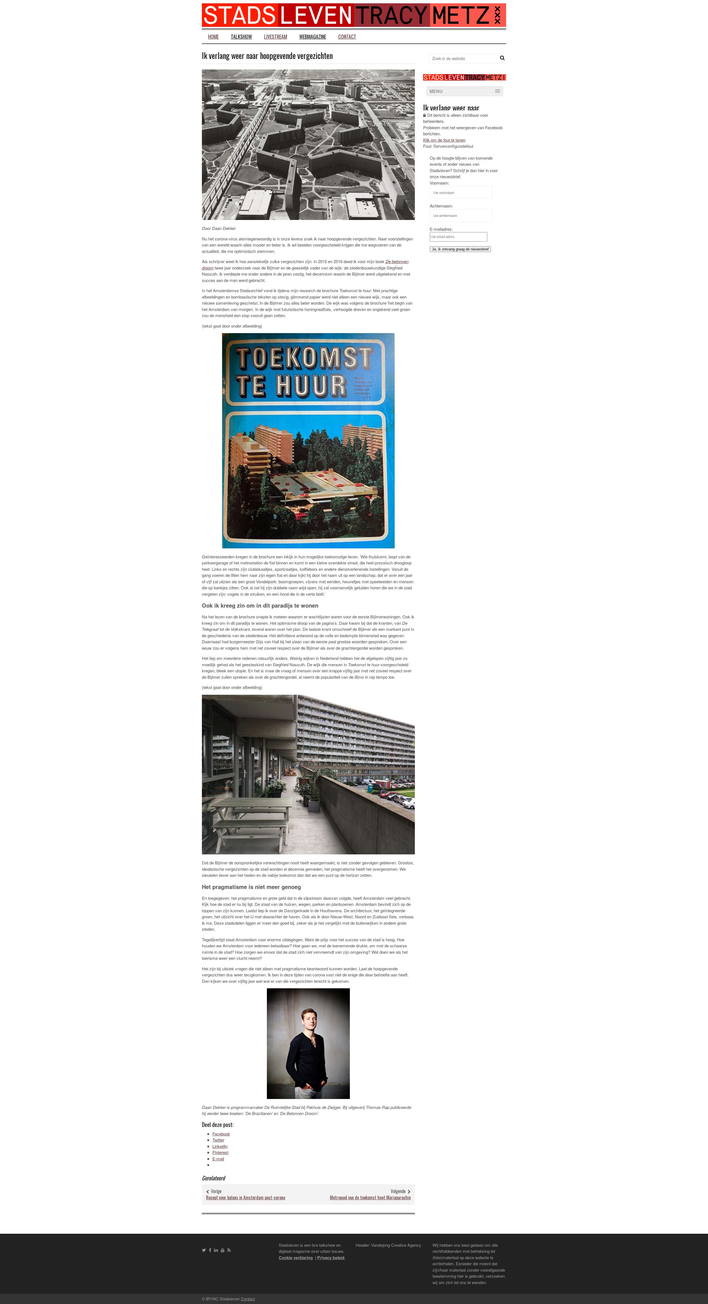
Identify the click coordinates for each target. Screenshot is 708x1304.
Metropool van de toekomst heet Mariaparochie (370, 1197)
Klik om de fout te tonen (444, 140)
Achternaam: (441, 206)
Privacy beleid (331, 1257)
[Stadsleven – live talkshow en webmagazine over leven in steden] (354, 23)
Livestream (275, 36)
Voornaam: (439, 183)
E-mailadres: (441, 229)
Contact (347, 36)
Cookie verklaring (296, 1257)
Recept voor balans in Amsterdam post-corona (245, 1197)
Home (213, 36)
